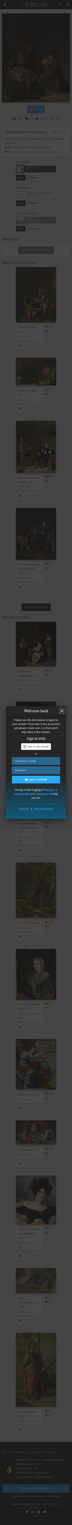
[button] (36, 746)
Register (24, 808)
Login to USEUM (37, 779)
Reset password (43, 808)
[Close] (61, 710)
